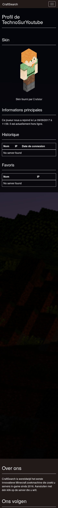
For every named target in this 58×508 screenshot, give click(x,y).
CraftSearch (10, 4)
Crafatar (37, 99)
